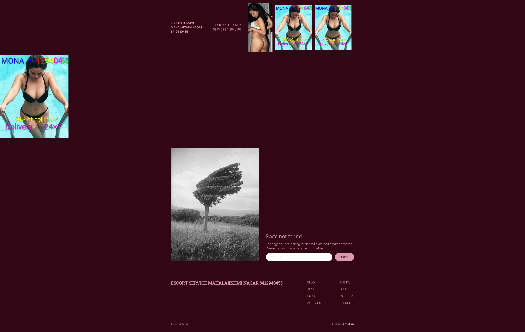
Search (344, 257)
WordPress (349, 324)
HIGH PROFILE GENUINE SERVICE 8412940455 (228, 27)
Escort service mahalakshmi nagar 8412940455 (187, 27)
